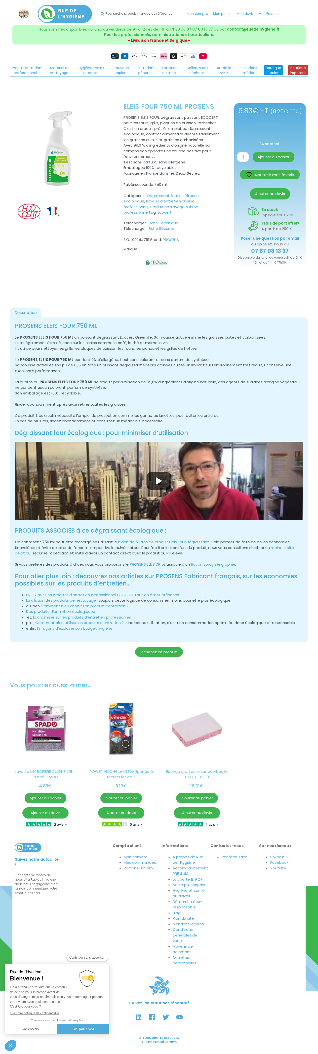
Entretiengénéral (145, 70)
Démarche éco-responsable (187, 904)
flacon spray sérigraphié (213, 564)
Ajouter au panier (273, 156)
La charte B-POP (188, 879)
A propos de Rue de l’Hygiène (188, 859)
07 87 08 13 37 (200, 29)
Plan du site (183, 918)
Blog (177, 912)
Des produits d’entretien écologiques (60, 611)
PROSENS (171, 239)
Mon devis (245, 13)
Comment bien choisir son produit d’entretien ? (84, 606)
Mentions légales (188, 924)
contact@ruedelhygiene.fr (253, 29)
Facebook (279, 862)
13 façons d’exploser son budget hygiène (75, 628)
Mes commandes (140, 862)
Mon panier (222, 13)
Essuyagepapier (121, 70)
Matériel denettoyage (60, 70)
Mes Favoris (268, 13)
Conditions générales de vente (185, 935)
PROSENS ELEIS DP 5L (147, 564)
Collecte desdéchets (197, 70)
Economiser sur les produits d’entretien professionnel (82, 617)
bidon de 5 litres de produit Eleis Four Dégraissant (163, 542)
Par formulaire (234, 856)
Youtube (278, 868)
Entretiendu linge (170, 70)
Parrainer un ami (139, 868)
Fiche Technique (163, 223)
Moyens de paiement (183, 949)
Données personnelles (184, 960)
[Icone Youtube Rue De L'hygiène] (179, 1017)
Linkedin (277, 856)
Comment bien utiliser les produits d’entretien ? (79, 622)
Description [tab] (26, 312)
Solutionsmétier (249, 70)
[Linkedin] (138, 1017)
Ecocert (165, 212)
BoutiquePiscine (273, 70)
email (293, 238)
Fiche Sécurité (161, 228)
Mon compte (197, 13)
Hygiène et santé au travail (189, 893)
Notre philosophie (189, 884)
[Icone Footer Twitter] (166, 1017)
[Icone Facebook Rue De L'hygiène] (152, 1017)
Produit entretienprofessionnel (26, 70)
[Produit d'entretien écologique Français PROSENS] (158, 265)
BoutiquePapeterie (298, 70)
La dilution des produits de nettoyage (61, 600)
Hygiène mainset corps (91, 70)
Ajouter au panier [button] (45, 798)
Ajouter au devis (270, 193)
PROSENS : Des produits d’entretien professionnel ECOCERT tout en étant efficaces (102, 594)
